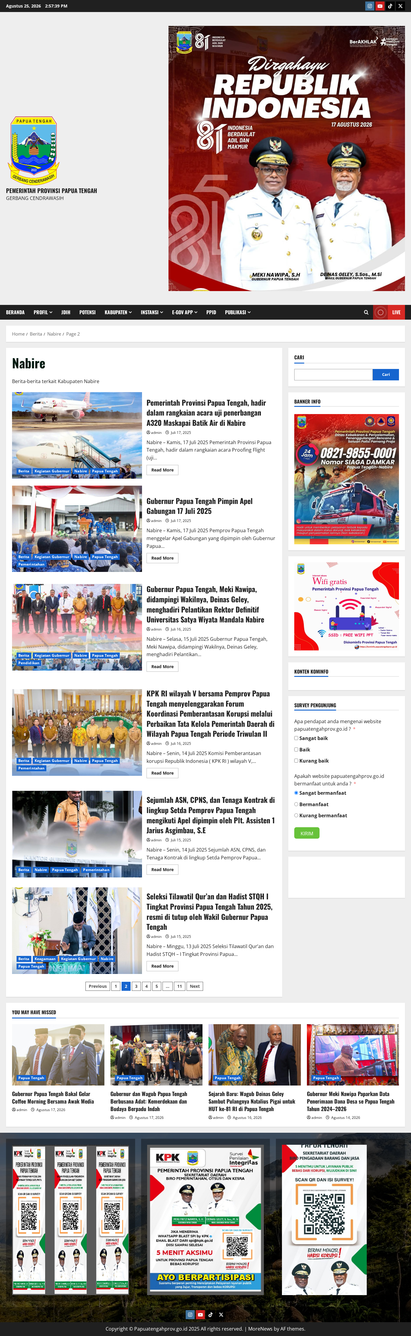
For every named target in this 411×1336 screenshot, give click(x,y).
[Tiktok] (390, 6)
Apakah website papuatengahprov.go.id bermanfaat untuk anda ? (339, 780)
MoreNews (260, 1328)
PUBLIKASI (235, 312)
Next (195, 986)
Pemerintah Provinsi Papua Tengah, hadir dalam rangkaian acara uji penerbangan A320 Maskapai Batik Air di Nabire (77, 435)
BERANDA (15, 312)
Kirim (307, 833)
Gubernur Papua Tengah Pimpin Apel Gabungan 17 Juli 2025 (77, 529)
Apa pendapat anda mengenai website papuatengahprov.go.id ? (337, 725)
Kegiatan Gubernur (52, 471)
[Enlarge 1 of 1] (397, 34)
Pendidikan (28, 662)
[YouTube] (380, 6)
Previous (98, 986)
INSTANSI (150, 312)
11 (179, 986)
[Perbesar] (391, 422)
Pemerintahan (31, 564)
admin (156, 432)
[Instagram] (369, 6)
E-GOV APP (182, 312)
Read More (164, 469)
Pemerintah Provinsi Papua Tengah (51, 190)
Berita (23, 471)
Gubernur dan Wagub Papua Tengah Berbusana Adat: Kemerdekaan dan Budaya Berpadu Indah (148, 1101)
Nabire (80, 471)
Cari (299, 357)
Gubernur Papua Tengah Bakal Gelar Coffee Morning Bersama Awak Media (53, 1097)
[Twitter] (400, 6)
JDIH (65, 312)
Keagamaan (45, 958)
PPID (211, 312)
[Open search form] (366, 312)
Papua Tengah (105, 471)
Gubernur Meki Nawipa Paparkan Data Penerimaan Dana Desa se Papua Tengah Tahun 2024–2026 (350, 1101)
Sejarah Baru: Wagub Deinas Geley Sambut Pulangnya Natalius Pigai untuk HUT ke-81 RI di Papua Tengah (252, 1101)
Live (396, 312)
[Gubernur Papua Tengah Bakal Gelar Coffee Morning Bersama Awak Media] (58, 1055)
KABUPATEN (116, 312)
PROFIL (41, 312)
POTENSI (87, 312)
